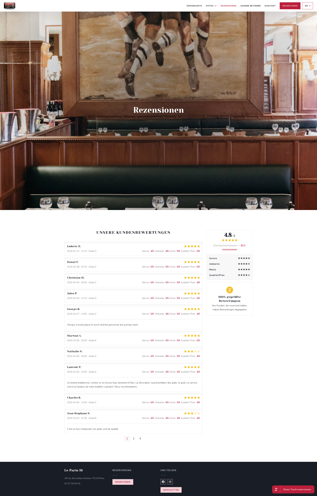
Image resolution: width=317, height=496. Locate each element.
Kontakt (270, 5)
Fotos (210, 5)
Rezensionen (229, 5)
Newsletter (171, 490)
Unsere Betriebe (250, 5)
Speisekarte (194, 5)
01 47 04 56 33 (72, 483)
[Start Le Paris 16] (9, 6)
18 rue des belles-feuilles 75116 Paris (86, 478)
